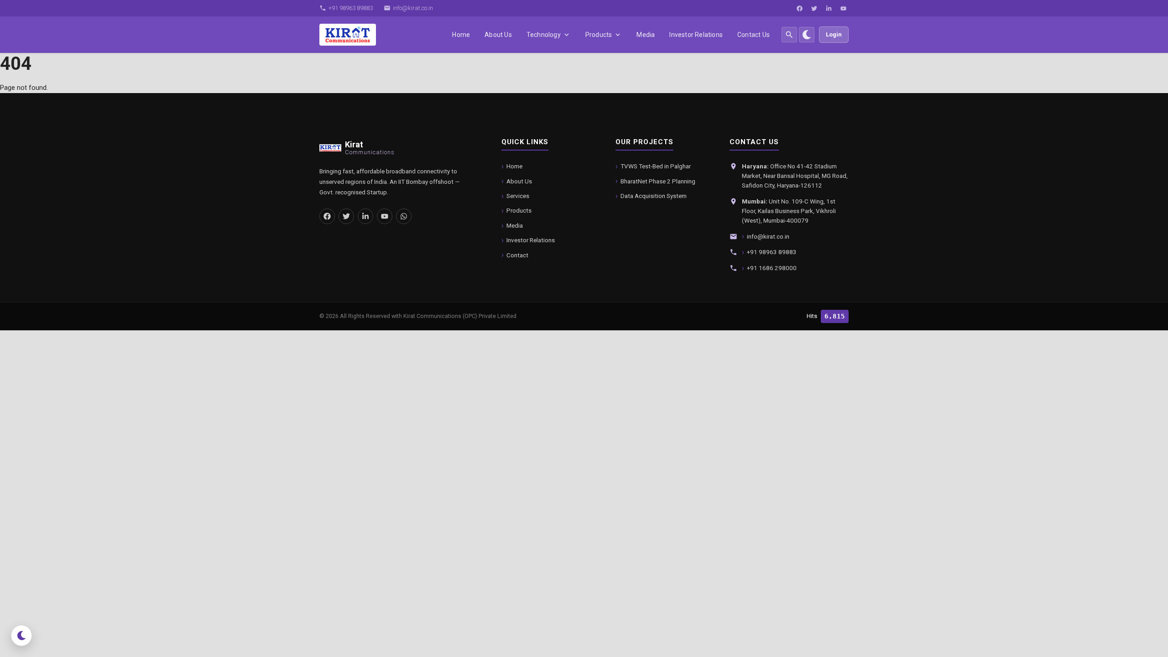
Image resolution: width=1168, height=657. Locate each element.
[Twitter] (813, 8)
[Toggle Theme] (806, 34)
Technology (544, 34)
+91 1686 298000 (772, 267)
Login (834, 34)
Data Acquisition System (653, 195)
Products (598, 34)
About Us (498, 34)
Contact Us (753, 34)
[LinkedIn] (828, 8)
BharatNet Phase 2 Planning (657, 181)
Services (517, 195)
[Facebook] (799, 8)
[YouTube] (843, 8)
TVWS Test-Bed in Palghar (655, 166)
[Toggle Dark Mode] (21, 635)
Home (461, 34)
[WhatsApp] (404, 216)
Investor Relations (696, 34)
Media (645, 34)
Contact (517, 255)
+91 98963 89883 (772, 252)
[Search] (789, 34)
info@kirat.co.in (768, 236)
